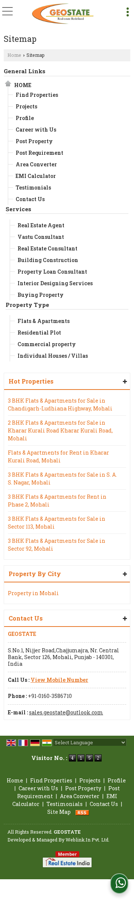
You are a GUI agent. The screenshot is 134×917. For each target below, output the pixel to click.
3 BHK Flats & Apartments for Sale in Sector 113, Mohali (56, 522)
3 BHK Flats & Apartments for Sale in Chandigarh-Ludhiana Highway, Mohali (60, 404)
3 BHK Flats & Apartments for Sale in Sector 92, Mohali (56, 544)
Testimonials (33, 187)
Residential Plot (39, 332)
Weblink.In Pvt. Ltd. (87, 840)
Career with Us (36, 129)
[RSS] (82, 811)
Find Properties (37, 94)
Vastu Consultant (40, 236)
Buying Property (40, 294)
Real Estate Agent (40, 225)
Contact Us (30, 199)
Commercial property (46, 344)
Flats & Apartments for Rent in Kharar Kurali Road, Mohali (58, 456)
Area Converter (36, 164)
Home (14, 55)
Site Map (59, 811)
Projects (26, 106)
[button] (59, 679)
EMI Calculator (36, 175)
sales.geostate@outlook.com (66, 712)
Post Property (34, 141)
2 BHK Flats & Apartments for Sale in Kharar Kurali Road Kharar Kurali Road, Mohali (60, 430)
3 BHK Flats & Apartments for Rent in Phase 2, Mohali (57, 500)
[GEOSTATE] (62, 13)
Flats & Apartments (43, 320)
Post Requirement (39, 152)
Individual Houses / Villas (52, 355)
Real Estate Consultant (47, 248)
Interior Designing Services (55, 283)
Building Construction (47, 260)
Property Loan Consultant (52, 271)
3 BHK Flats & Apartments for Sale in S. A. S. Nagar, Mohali (62, 478)
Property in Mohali (33, 593)
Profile (25, 117)
